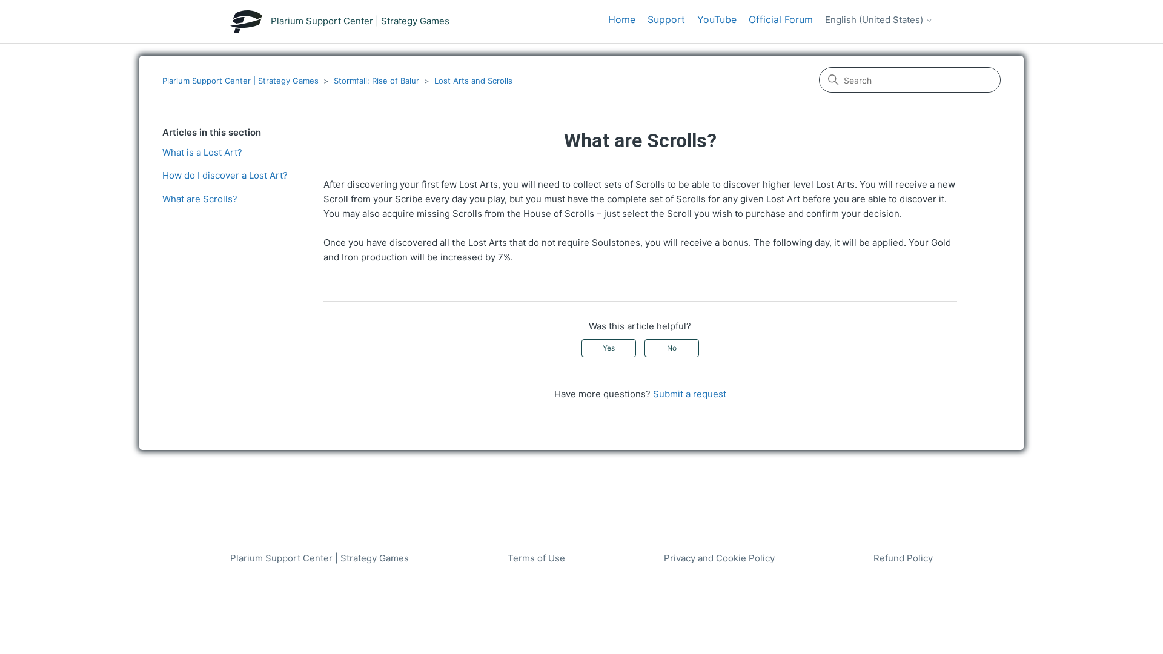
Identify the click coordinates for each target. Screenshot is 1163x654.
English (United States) (875, 20)
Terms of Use (536, 558)
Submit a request (689, 394)
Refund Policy (903, 558)
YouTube (717, 19)
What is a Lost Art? (202, 152)
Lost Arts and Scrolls (473, 80)
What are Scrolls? (199, 199)
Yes (609, 347)
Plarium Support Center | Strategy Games (240, 80)
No (672, 347)
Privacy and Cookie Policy (719, 558)
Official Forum (781, 19)
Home (621, 19)
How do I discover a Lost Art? (225, 175)
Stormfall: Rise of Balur (376, 80)
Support (666, 19)
